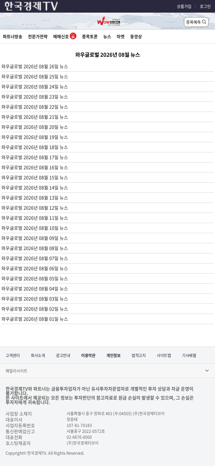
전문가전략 (38, 36)
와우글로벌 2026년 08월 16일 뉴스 (34, 167)
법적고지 (139, 355)
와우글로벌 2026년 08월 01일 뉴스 (34, 318)
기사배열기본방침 (189, 358)
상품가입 (184, 6)
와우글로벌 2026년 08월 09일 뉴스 (34, 238)
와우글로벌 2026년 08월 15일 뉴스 (34, 177)
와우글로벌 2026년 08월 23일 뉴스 (34, 96)
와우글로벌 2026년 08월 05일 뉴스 (34, 278)
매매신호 (61, 36)
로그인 (205, 6)
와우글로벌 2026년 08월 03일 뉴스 (34, 298)
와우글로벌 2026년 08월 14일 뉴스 (34, 187)
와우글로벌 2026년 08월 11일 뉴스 (34, 217)
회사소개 (38, 355)
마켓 (121, 36)
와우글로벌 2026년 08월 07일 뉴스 (34, 258)
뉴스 (107, 36)
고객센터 (13, 355)
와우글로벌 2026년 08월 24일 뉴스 (34, 86)
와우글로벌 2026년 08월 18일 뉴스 (34, 147)
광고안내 (63, 355)
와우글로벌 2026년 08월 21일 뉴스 (34, 116)
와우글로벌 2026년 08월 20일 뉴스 (34, 126)
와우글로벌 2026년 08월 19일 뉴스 (34, 137)
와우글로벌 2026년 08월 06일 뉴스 (34, 268)
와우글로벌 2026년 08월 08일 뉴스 (34, 248)
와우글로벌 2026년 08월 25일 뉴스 (34, 76)
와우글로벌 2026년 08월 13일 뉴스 (34, 197)
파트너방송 (12, 36)
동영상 (136, 36)
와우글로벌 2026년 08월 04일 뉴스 (34, 288)
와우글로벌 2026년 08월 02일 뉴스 (34, 308)
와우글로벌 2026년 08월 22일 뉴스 (34, 106)
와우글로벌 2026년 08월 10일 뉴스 (34, 227)
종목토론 (90, 36)
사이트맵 (164, 355)
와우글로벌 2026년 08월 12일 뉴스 (34, 207)
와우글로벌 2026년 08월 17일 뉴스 (34, 157)
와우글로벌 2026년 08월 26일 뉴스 (34, 66)
